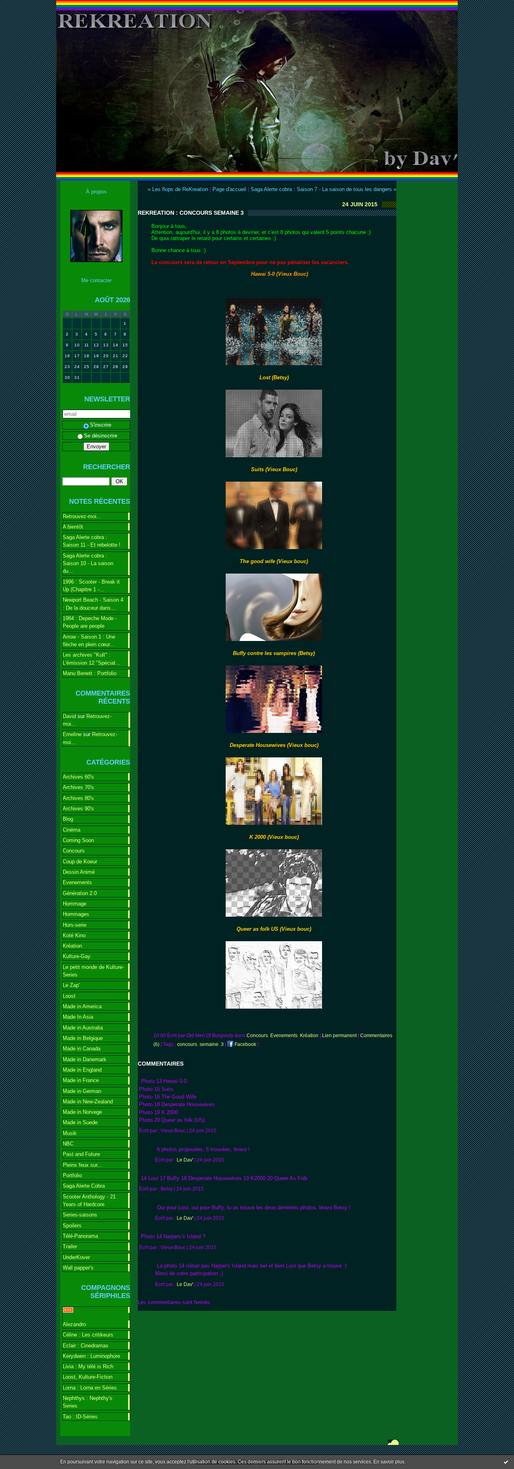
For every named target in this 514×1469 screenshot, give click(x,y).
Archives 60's (78, 777)
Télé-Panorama (80, 1236)
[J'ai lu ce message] (506, 1462)
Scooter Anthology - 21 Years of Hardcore (89, 1200)
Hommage (74, 904)
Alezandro (74, 1324)
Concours (74, 851)
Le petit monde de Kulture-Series (93, 971)
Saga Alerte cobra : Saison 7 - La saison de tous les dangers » (323, 189)
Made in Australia (83, 1028)
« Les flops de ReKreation (178, 189)
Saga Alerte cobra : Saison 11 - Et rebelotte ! (91, 541)
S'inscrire (100, 425)
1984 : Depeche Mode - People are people (90, 622)
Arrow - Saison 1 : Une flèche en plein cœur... (89, 640)
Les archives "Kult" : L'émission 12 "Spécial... (91, 658)
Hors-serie (74, 925)
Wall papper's (78, 1268)
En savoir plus (388, 1462)
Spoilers (72, 1226)
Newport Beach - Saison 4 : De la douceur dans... (93, 603)
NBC (68, 1144)
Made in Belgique (83, 1038)
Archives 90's (78, 809)
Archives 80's (78, 798)
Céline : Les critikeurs (88, 1335)
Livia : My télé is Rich (88, 1366)
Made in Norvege (82, 1112)
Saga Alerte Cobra (84, 1186)
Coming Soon (78, 840)
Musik (70, 1133)
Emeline (72, 734)
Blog (68, 819)
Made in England (82, 1070)
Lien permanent (339, 1035)
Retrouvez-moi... (82, 516)
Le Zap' (71, 985)
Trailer (70, 1246)
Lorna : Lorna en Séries (90, 1388)
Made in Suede (80, 1122)
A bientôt (73, 527)
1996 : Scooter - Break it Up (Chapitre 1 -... (91, 585)
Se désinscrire (100, 436)
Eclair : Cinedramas (85, 1346)
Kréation (72, 946)
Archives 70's (78, 787)
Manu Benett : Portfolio (89, 673)
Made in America (82, 1006)
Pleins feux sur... (82, 1165)
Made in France (81, 1080)
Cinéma (71, 830)
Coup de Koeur (80, 862)
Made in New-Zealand (88, 1102)
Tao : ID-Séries (80, 1417)
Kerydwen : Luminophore (91, 1356)
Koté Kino (74, 935)
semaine (209, 1044)
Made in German (82, 1091)
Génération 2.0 (80, 893)
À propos (96, 192)
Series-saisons (80, 1215)
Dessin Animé (79, 872)
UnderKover (76, 1257)
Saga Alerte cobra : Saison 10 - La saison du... (88, 563)
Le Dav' (185, 1160)
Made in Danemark (84, 1059)
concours (187, 1044)
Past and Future (81, 1154)
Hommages (76, 914)
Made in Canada (81, 1049)
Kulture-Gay (76, 956)
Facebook (244, 1044)
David (69, 716)
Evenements (77, 882)
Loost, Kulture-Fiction (87, 1377)
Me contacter (96, 280)
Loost (69, 996)
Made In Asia (78, 1017)
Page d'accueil (229, 189)
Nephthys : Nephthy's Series (87, 1402)
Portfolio (72, 1175)
